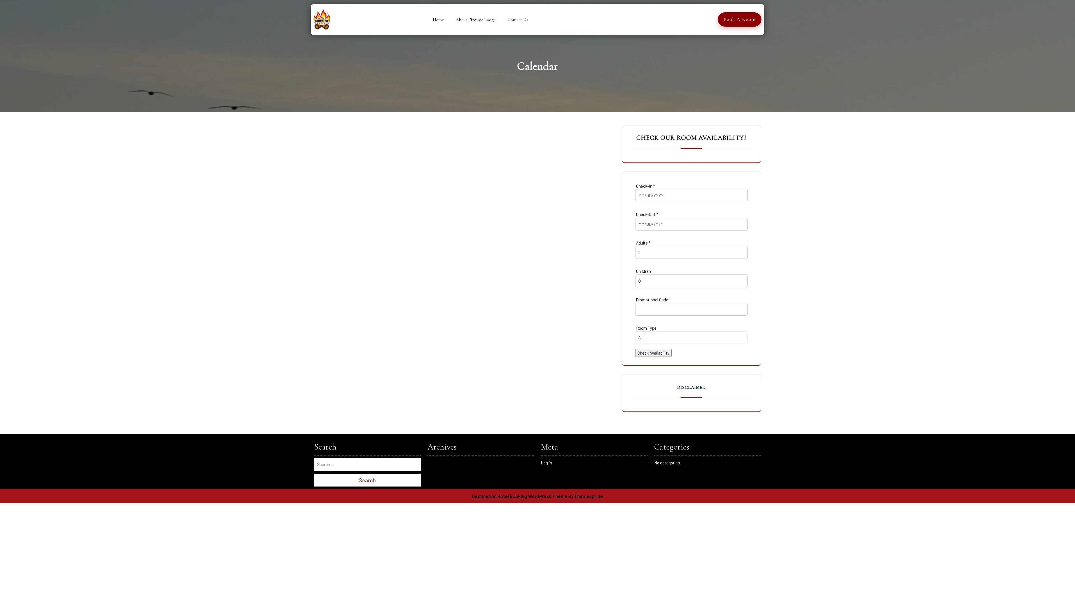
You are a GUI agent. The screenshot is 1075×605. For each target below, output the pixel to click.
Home (438, 19)
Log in (546, 462)
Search (367, 480)
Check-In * (645, 186)
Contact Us (518, 19)
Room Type (645, 328)
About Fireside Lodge (476, 19)
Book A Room (739, 19)
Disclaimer (691, 387)
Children (643, 271)
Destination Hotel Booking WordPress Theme (519, 496)
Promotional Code (651, 299)
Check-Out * (646, 214)
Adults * (643, 242)
